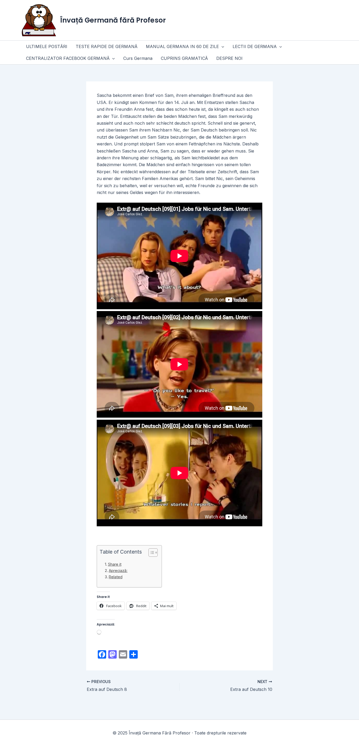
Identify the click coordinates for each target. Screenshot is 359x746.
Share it (114, 564)
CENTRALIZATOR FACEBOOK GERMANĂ (68, 58)
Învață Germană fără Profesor (113, 20)
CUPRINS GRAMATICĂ (184, 58)
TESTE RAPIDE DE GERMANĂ (106, 46)
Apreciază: (118, 570)
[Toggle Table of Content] (150, 552)
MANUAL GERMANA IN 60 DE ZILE (182, 46)
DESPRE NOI (229, 58)
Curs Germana (137, 58)
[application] (221, 46)
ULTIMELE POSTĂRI (46, 46)
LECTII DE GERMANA (255, 46)
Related (115, 577)
